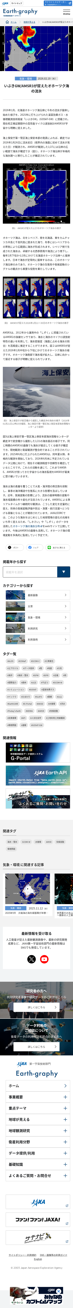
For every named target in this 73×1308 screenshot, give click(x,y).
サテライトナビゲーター (55, 3)
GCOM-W (26, 841)
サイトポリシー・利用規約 (22, 1255)
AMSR (48, 841)
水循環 (38, 841)
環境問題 (11, 848)
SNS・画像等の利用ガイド (53, 1255)
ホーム (13, 22)
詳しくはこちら (36, 1007)
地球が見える (29, 22)
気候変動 (60, 841)
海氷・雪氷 (12, 841)
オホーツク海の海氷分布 (26, 526)
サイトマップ (16, 3)
